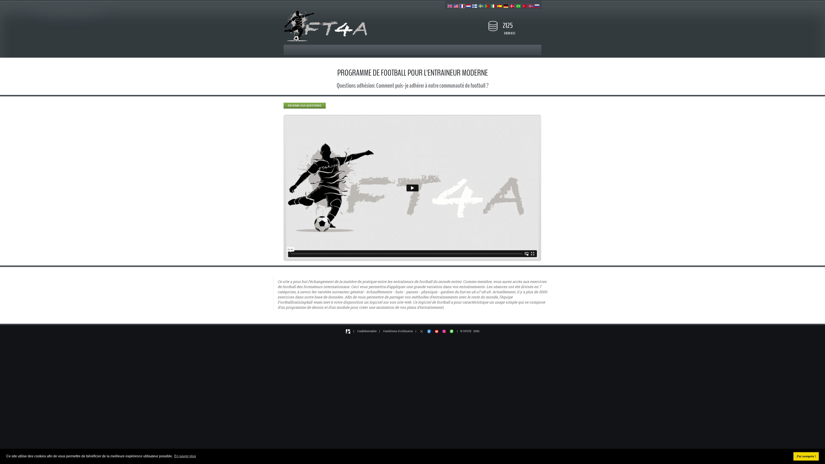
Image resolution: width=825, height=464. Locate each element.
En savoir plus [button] (185, 456)
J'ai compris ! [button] (806, 456)
